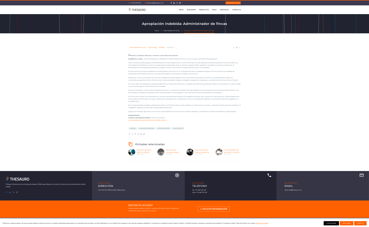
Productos (204, 10)
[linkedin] (10, 192)
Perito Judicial (178, 128)
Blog (214, 10)
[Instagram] (180, 3)
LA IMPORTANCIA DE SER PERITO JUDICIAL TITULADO (232, 152)
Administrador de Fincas (138, 47)
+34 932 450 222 (135, 3)
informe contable (163, 128)
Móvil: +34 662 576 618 (199, 192)
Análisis (133, 128)
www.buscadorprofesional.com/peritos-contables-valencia (147, 120)
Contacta (236, 10)
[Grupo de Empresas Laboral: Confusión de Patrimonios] (191, 152)
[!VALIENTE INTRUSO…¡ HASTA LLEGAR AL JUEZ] (132, 152)
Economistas (152, 47)
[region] (184, 222)
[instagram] (17, 192)
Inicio (181, 10)
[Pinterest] (135, 134)
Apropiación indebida (146, 128)
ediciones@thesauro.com (155, 3)
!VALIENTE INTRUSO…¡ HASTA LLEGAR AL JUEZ (144, 152)
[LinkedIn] (174, 3)
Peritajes (162, 47)
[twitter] (13, 192)
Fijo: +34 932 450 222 (199, 190)
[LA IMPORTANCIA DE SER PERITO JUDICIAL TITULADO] (220, 152)
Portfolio (224, 10)
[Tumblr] (138, 134)
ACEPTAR (360, 223)
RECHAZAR (347, 223)
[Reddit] (144, 134)
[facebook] (6, 192)
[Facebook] (171, 3)
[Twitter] (177, 3)
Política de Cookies (262, 223)
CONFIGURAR (331, 223)
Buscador (191, 10)
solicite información (213, 209)
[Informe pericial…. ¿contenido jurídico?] (161, 152)
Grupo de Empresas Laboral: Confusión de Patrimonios (202, 152)
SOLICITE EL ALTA (233, 3)
